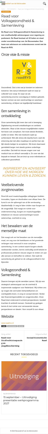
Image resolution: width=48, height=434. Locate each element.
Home (3, 9)
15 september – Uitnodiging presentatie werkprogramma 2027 (21, 400)
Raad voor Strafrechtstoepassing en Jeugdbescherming (11, 341)
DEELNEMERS (11, 9)
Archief (20, 326)
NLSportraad (9, 393)
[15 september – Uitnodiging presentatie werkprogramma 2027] (24, 376)
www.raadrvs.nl (7, 323)
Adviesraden (12, 326)
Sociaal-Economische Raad (37, 339)
